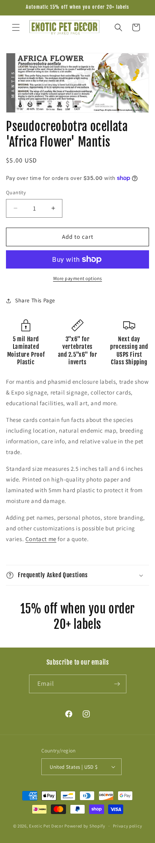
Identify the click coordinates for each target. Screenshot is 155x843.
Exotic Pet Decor (46, 826)
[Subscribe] (117, 684)
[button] (16, 27)
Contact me (40, 539)
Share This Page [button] (35, 300)
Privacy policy (127, 826)
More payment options (77, 278)
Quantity (16, 192)
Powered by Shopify (84, 826)
